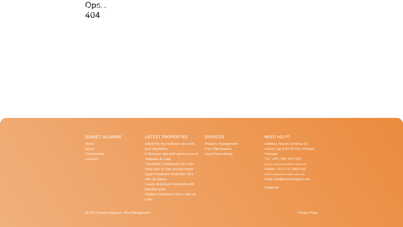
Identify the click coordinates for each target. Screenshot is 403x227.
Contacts (91, 159)
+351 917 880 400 (285, 171)
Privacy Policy (308, 212)
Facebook (271, 187)
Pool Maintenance (218, 148)
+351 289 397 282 (285, 161)
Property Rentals (208, 10)
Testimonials (237, 10)
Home (89, 143)
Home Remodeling (218, 154)
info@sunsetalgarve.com (292, 179)
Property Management (221, 143)
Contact (298, 10)
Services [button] (179, 10)
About (161, 10)
